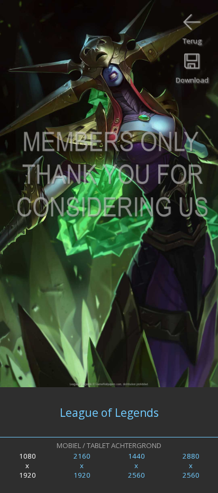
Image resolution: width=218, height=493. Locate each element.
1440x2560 (136, 465)
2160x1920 (82, 465)
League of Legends (109, 412)
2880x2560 (191, 465)
